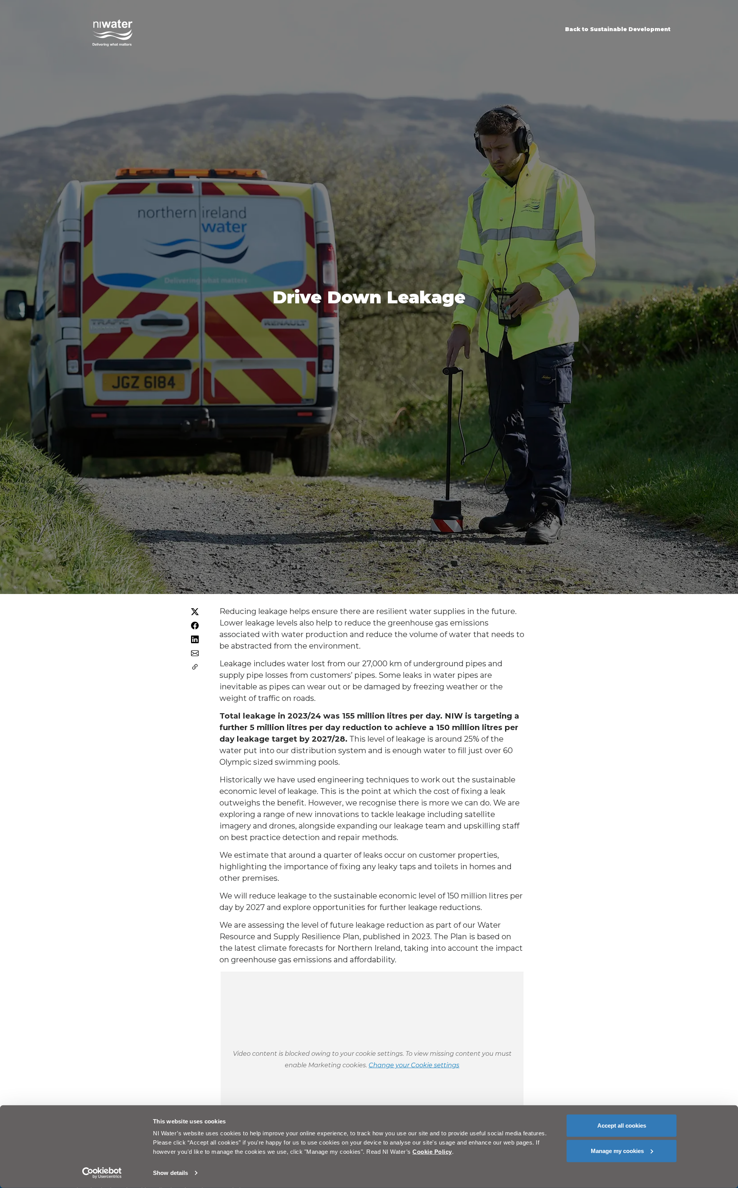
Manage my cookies (617, 1150)
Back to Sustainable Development (617, 29)
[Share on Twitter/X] (195, 612)
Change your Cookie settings (414, 1065)
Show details (170, 1173)
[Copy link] (195, 667)
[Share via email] (195, 653)
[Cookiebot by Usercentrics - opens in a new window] (102, 1173)
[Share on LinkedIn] (195, 639)
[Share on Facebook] (195, 625)
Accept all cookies (621, 1125)
